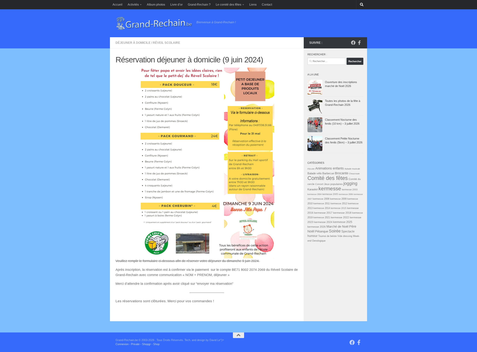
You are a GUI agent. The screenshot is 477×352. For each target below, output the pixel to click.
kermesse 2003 (350, 189)
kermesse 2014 (321, 208)
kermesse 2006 (346, 194)
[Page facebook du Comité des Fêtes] (359, 42)
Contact (267, 4)
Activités (133, 4)
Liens (253, 4)
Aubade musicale (352, 169)
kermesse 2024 (323, 222)
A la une (311, 169)
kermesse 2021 (321, 217)
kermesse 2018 (342, 212)
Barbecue (328, 173)
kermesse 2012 (339, 203)
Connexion (122, 344)
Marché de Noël (337, 226)
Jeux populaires (333, 184)
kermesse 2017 (323, 212)
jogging (350, 183)
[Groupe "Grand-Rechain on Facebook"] (353, 42)
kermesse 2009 (338, 199)
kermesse (329, 188)
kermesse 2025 (342, 222)
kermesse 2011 (321, 203)
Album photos (156, 4)
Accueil (117, 4)
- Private (134, 344)
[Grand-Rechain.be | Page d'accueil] (154, 23)
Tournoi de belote (327, 236)
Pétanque (321, 231)
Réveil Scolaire (166, 42)
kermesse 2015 (338, 208)
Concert (319, 184)
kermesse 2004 (314, 194)
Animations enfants (329, 168)
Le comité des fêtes (228, 4)
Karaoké (312, 189)
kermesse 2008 (321, 199)
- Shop (155, 344)
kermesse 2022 (340, 217)
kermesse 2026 (316, 226)
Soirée (335, 231)
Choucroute (354, 173)
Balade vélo (314, 173)
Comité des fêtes (327, 178)
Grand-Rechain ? (199, 4)
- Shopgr (145, 344)
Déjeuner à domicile (133, 42)
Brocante (341, 173)
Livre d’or (176, 4)
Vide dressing (344, 236)
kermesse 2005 (330, 194)
